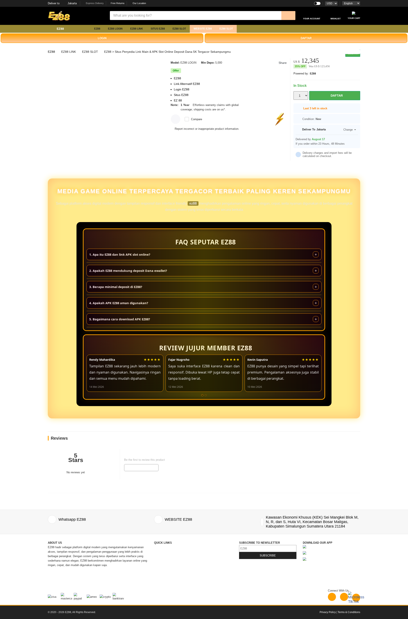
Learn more (233, 109)
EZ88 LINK (136, 28)
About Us (160, 551)
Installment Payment (167, 583)
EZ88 (97, 28)
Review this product (141, 467)
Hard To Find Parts (205, 551)
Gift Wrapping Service (207, 556)
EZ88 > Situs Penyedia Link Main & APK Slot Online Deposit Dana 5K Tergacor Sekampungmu (167, 51)
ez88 (193, 203)
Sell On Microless (205, 578)
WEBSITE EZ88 (203, 28)
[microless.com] (78, 16)
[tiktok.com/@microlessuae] (356, 598)
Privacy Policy (203, 560)
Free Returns (117, 3)
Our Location (139, 3)
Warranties (160, 569)
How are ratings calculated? (72, 484)
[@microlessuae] (332, 597)
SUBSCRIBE (268, 555)
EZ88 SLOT (179, 28)
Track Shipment (164, 556)
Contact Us (161, 547)
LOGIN (102, 38)
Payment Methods (165, 578)
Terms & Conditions (206, 565)
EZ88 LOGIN (115, 28)
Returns (159, 565)
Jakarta (62, 3)
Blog (197, 547)
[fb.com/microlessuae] (344, 597)
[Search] (288, 15)
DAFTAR (306, 38)
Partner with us (203, 574)
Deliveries (160, 560)
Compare (196, 119)
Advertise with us (204, 569)
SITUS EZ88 (158, 28)
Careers (159, 574)
